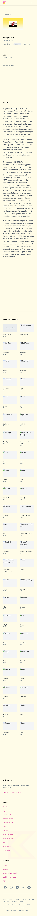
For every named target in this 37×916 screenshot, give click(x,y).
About (5, 865)
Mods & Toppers (8, 839)
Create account (16, 792)
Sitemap (14, 901)
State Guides (7, 846)
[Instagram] (11, 887)
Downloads (6, 850)
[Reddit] (29, 887)
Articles (5, 807)
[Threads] (23, 887)
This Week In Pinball (10, 873)
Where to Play (7, 815)
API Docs (13, 908)
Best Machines (8, 823)
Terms (24, 899)
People (5, 831)
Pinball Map (15, 904)
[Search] (26, 3)
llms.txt (30, 908)
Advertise (22, 901)
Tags (4, 842)
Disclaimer (6, 901)
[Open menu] (32, 3)
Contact (5, 869)
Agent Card (6, 910)
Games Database (8, 819)
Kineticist (9, 780)
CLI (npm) (13, 910)
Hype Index (7, 811)
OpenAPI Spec (22, 908)
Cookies (31, 899)
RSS (4, 881)
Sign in (5, 792)
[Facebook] (5, 887)
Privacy (18, 899)
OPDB (28, 904)
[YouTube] (17, 887)
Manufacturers (7, 14)
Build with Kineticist (9, 877)
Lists (4, 827)
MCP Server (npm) (23, 910)
